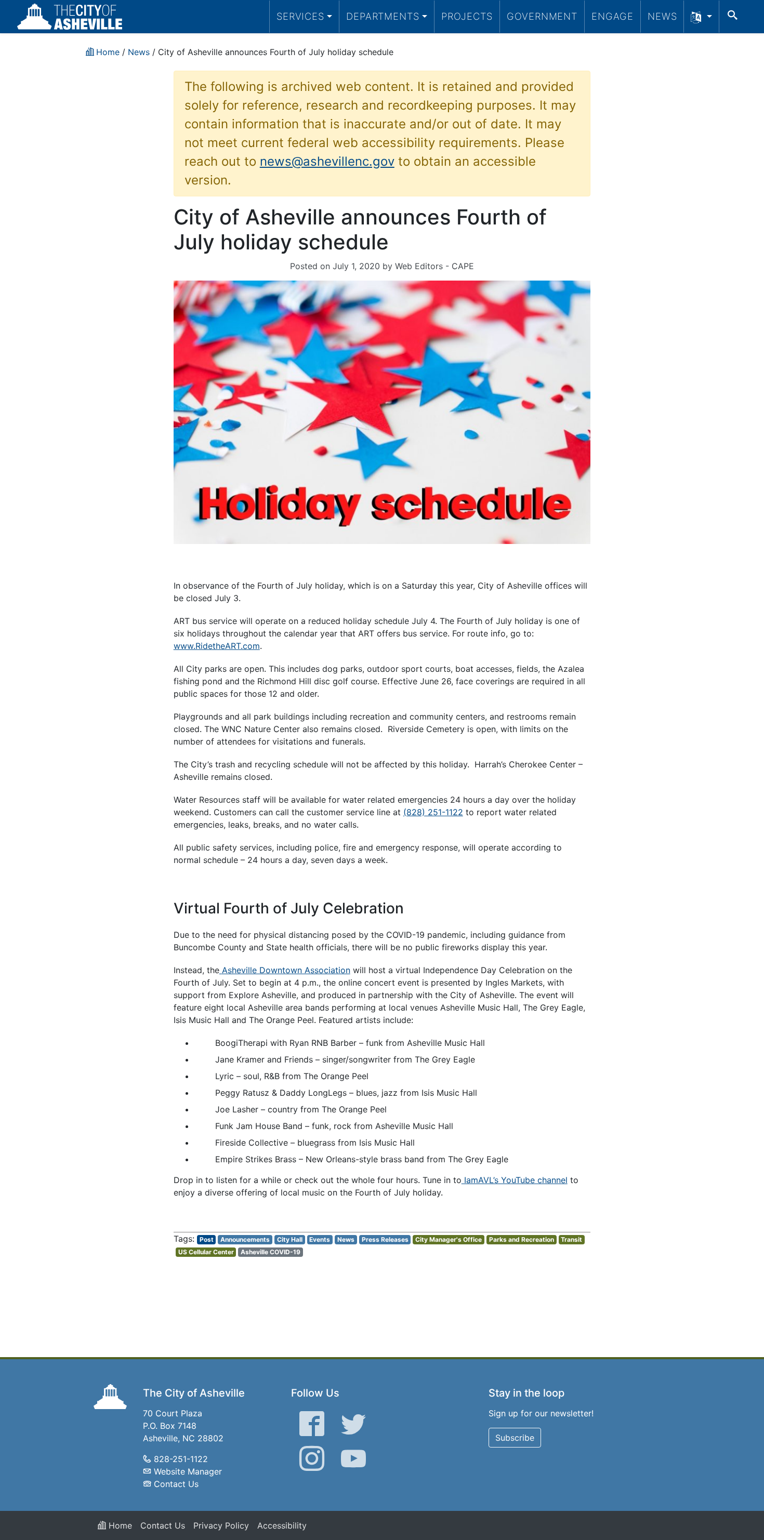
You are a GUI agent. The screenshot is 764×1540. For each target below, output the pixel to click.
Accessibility (282, 1525)
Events (319, 1239)
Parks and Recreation (521, 1239)
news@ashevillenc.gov (327, 161)
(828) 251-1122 (433, 812)
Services (300, 16)
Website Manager (188, 1471)
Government (542, 16)
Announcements (245, 1239)
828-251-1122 (181, 1459)
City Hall (289, 1239)
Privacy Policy (221, 1525)
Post (207, 1239)
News (662, 16)
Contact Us (176, 1484)
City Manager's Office (448, 1239)
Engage (612, 16)
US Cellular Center (206, 1252)
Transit (571, 1239)
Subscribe (514, 1437)
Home (119, 1525)
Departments (382, 16)
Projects (467, 16)
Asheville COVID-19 (270, 1252)
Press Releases (385, 1239)
